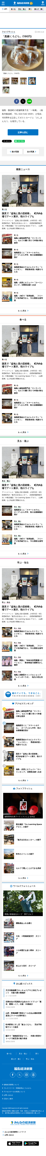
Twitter (19, 1074)
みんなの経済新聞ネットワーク (23, 1123)
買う (30, 9)
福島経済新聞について (11, 1085)
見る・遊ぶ (22, 9)
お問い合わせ (8, 1095)
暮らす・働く (39, 9)
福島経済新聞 (21, 3)
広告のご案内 (8, 1099)
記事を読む (23, 132)
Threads (33, 1074)
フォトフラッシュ (8, 32)
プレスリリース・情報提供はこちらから (17, 1088)
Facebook (12, 1074)
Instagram (26, 1074)
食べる (13, 9)
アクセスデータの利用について (14, 1092)
